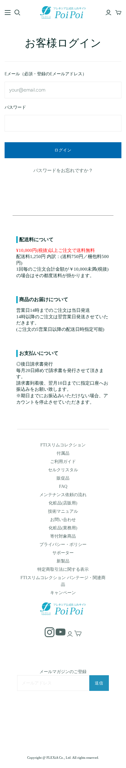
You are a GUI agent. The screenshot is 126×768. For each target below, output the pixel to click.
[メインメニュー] (8, 13)
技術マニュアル (63, 511)
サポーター (63, 553)
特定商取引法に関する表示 (63, 569)
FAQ (63, 486)
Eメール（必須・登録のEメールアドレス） (46, 73)
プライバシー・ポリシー (63, 544)
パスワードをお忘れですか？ (63, 170)
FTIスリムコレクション (63, 445)
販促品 (63, 478)
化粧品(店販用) (63, 503)
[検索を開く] (17, 13)
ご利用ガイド (63, 461)
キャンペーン (63, 592)
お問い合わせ (63, 519)
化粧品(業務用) (63, 528)
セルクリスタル (63, 470)
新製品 (63, 561)
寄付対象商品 (63, 536)
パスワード (15, 107)
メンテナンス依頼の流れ (63, 494)
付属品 (63, 453)
